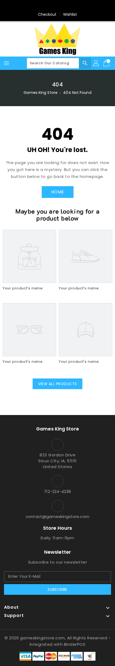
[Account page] (96, 63)
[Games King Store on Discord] (68, 6)
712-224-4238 (57, 491)
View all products (57, 383)
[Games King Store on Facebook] (47, 6)
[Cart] (107, 63)
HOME (57, 192)
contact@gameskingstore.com (57, 516)
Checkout (47, 14)
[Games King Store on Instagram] (57, 6)
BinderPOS (75, 644)
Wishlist (70, 14)
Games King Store (40, 92)
